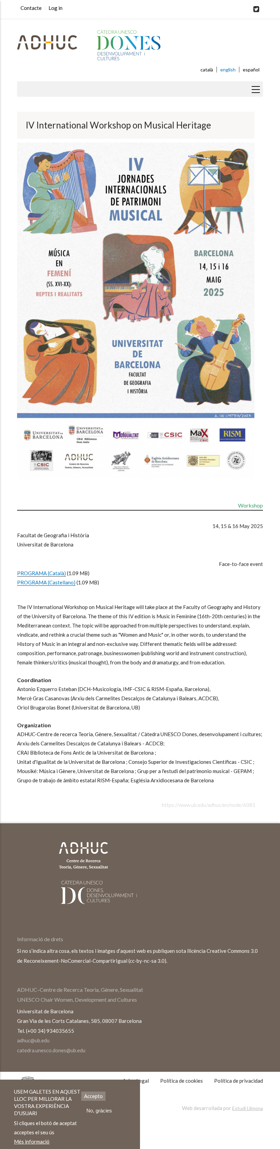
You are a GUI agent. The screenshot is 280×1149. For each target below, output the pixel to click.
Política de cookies (181, 1081)
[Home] (140, 45)
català (206, 69)
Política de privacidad (238, 1081)
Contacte (31, 8)
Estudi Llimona (247, 1108)
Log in (55, 8)
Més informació (32, 1141)
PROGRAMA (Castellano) (46, 582)
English (228, 69)
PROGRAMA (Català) (41, 573)
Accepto (93, 1096)
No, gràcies (99, 1110)
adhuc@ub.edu (33, 1040)
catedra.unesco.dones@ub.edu (51, 1050)
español (251, 69)
